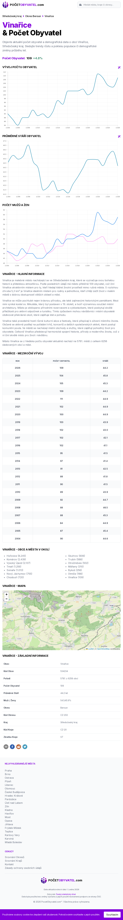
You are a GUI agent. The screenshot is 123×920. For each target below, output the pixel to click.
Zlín (7, 806)
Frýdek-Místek (13, 827)
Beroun (64, 707)
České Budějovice (15, 792)
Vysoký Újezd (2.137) (18, 562)
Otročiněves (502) (78, 562)
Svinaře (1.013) (15, 570)
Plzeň (8, 781)
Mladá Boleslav (13, 842)
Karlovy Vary (12, 835)
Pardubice (10, 799)
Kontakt (9, 864)
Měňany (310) (76, 566)
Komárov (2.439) (16, 559)
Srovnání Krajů (13, 860)
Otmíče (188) (75, 573)
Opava (8, 820)
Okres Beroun (33, 16)
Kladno (9, 810)
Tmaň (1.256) (14, 566)
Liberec (9, 784)
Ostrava (9, 777)
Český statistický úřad (66, 894)
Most (7, 817)
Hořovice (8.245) (16, 555)
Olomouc (10, 788)
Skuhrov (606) (76, 555)
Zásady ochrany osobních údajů (23, 867)
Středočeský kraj (12, 16)
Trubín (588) (75, 559)
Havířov (9, 813)
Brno (7, 774)
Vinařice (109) (76, 577)
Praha (8, 770)
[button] (6, 594)
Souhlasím (112, 914)
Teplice (9, 831)
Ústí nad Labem (14, 802)
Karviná (9, 838)
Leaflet (91, 648)
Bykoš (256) (75, 570)
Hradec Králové (14, 795)
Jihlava (9, 824)
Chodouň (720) (15, 577)
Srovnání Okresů (14, 857)
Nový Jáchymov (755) (19, 573)
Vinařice (49, 16)
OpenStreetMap (103, 648)
